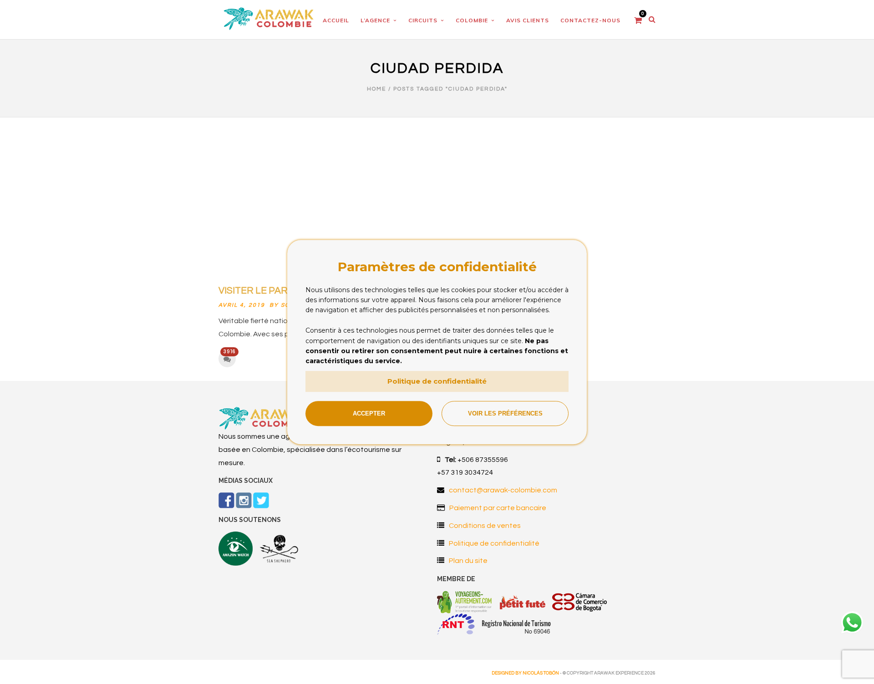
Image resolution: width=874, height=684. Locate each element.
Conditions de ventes (485, 525)
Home (376, 89)
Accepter (369, 413)
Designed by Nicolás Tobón (525, 673)
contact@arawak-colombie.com (503, 490)
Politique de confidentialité (437, 381)
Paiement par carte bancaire (497, 508)
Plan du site (468, 560)
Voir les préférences (505, 413)
